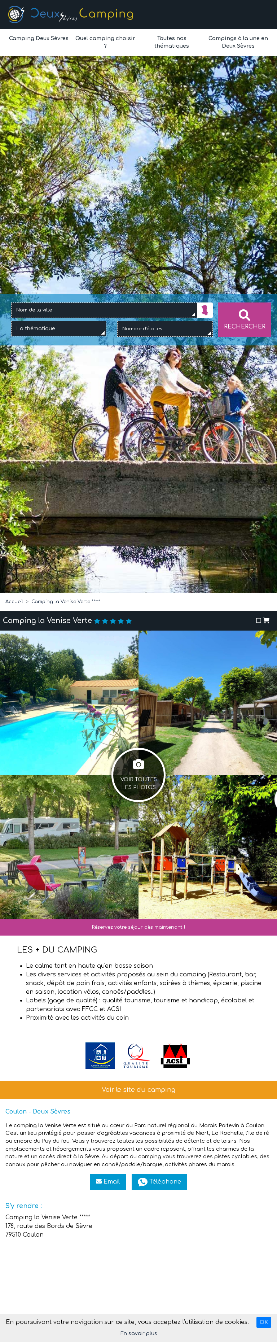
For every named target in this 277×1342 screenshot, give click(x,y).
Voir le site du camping (138, 1089)
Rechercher (244, 326)
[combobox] (104, 310)
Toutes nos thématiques (171, 42)
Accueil (14, 601)
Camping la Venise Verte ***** (66, 601)
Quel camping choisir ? (105, 42)
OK (264, 1322)
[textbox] (38, 329)
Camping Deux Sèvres (39, 38)
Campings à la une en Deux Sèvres (238, 42)
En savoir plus (138, 1333)
